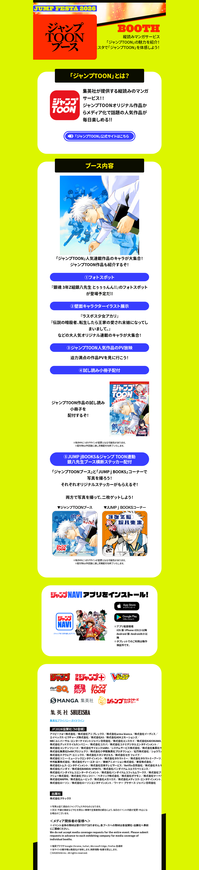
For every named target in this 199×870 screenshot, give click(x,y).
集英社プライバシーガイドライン (67, 720)
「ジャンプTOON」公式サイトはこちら (102, 136)
